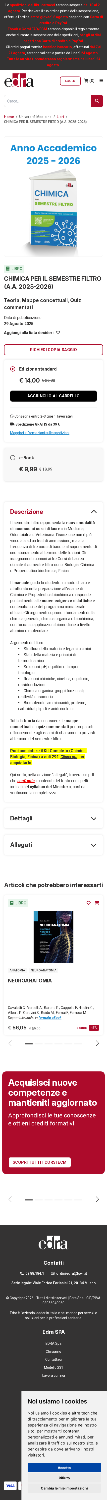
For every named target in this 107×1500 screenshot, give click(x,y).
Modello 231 (53, 1367)
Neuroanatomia (43, 970)
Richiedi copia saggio (53, 349)
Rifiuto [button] (64, 1478)
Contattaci (53, 1359)
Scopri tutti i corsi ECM (40, 1162)
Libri (60, 117)
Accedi (70, 81)
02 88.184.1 (34, 1273)
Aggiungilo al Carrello (53, 396)
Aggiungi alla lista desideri (29, 332)
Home (9, 117)
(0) (92, 80)
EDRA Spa (53, 1343)
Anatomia (17, 970)
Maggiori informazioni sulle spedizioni (39, 433)
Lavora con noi (53, 1375)
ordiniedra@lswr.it (71, 1273)
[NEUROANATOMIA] (53, 937)
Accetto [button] (64, 1467)
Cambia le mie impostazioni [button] (64, 1488)
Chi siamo (53, 1351)
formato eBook (50, 1018)
